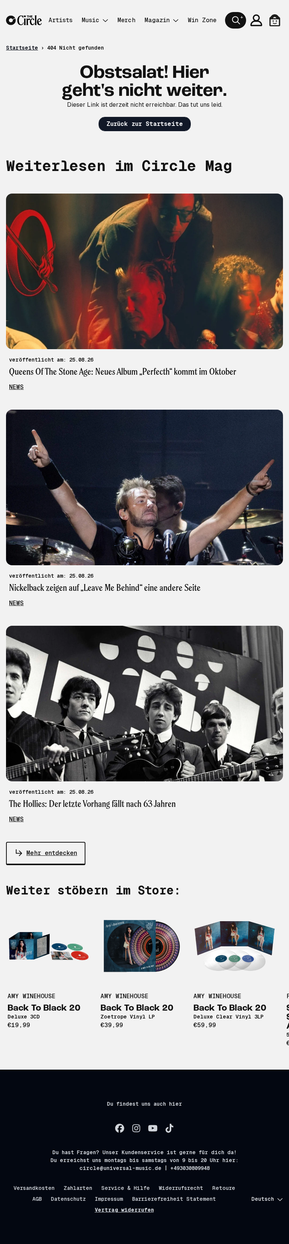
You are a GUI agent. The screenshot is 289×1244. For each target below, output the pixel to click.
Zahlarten (78, 1188)
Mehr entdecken (51, 853)
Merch (126, 20)
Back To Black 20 (44, 1008)
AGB (37, 1199)
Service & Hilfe (125, 1188)
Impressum (109, 1199)
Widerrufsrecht (181, 1188)
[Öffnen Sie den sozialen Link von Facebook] (119, 1128)
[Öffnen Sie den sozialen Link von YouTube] (152, 1128)
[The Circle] (24, 20)
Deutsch (262, 1199)
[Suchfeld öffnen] (235, 20)
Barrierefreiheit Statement (174, 1199)
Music (90, 20)
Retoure (223, 1188)
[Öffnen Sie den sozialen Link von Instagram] (136, 1128)
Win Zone (202, 20)
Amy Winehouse (31, 996)
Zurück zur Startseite (144, 123)
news (16, 386)
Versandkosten (34, 1188)
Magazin (157, 20)
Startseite (22, 48)
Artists (61, 20)
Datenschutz (68, 1199)
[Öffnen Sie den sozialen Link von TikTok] (169, 1128)
